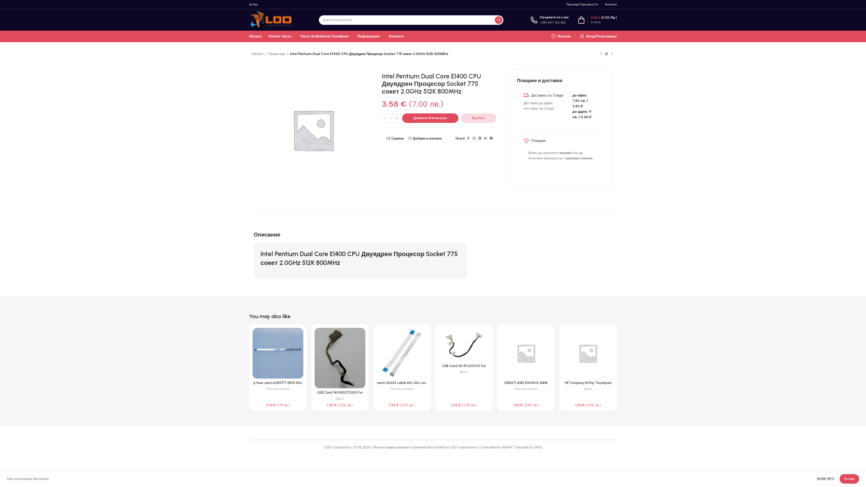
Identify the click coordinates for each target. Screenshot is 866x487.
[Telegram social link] (491, 138)
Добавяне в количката (430, 118)
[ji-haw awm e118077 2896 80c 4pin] (278, 353)
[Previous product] (601, 54)
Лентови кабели (278, 389)
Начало (257, 54)
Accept (849, 478)
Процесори (276, 54)
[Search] (498, 20)
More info (826, 478)
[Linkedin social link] (485, 138)
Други (340, 398)
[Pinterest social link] (480, 138)
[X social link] (474, 138)
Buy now (478, 118)
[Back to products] (606, 54)
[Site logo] (270, 20)
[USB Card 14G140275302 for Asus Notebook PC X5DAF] (340, 358)
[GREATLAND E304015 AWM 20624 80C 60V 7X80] (526, 353)
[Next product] (612, 54)
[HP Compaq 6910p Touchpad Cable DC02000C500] (588, 353)
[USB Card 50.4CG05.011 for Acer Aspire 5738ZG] (464, 345)
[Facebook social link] (468, 138)
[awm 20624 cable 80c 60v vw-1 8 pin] (402, 353)
